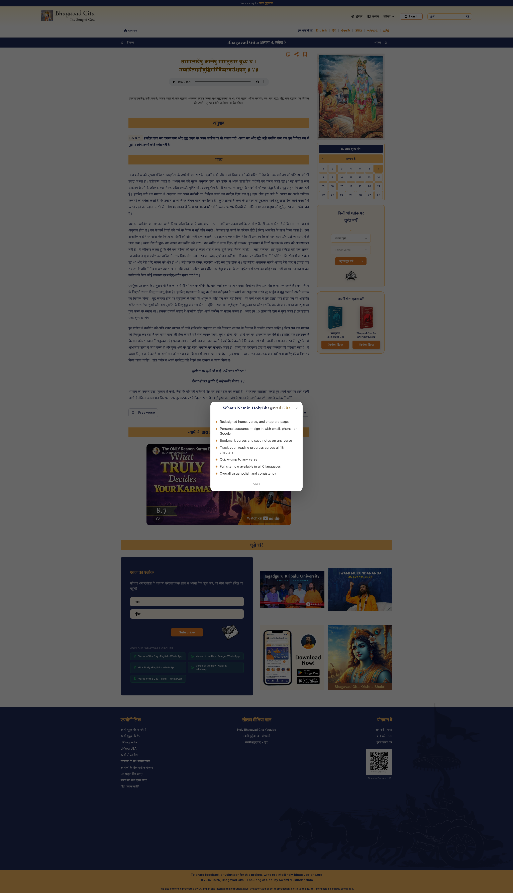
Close (256, 483)
